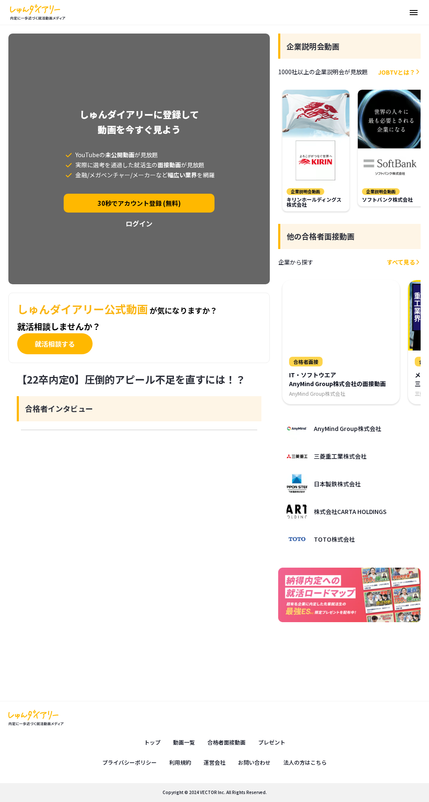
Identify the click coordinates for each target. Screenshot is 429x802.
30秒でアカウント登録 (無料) (139, 203)
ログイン (139, 223)
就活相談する (55, 344)
